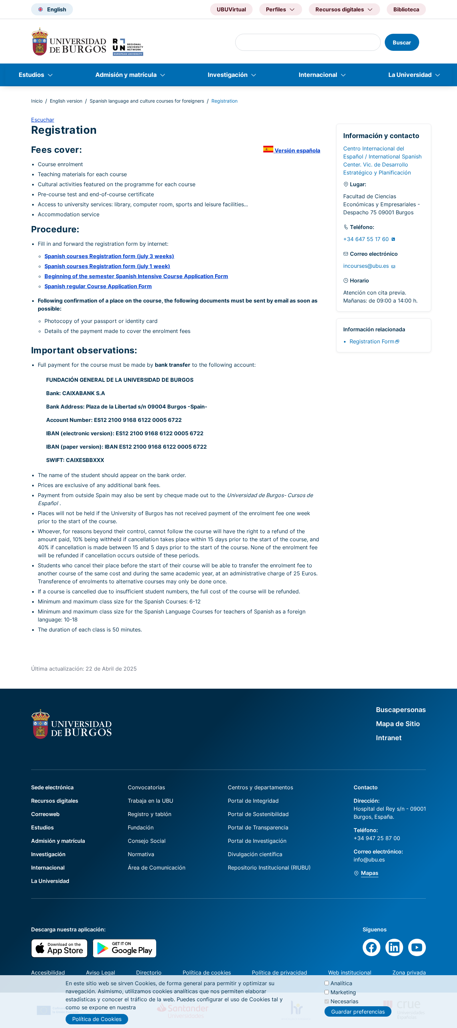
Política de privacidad (279, 972)
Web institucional (349, 972)
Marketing (343, 992)
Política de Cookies (96, 1019)
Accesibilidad (48, 972)
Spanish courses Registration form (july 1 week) (107, 266)
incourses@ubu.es (366, 265)
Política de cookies (207, 972)
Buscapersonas (401, 710)
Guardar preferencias (358, 1011)
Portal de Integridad (253, 800)
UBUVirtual (231, 9)
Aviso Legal (100, 972)
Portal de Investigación (257, 840)
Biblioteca (406, 9)
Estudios (31, 74)
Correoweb (45, 814)
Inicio (36, 101)
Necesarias (344, 1001)
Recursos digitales (54, 800)
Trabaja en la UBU (150, 800)
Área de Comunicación (156, 867)
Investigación (228, 74)
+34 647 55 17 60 (366, 239)
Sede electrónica (52, 787)
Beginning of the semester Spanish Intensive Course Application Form (136, 276)
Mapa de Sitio (398, 724)
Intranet (389, 738)
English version (66, 101)
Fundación (141, 827)
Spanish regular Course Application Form (98, 286)
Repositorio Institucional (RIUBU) (269, 867)
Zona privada (409, 972)
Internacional (318, 74)
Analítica (341, 983)
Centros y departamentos (260, 787)
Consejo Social (147, 840)
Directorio (149, 972)
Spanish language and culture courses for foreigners (147, 101)
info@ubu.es (369, 859)
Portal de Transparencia (258, 827)
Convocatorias (146, 787)
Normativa (141, 854)
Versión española (296, 150)
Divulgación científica (255, 854)
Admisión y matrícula (126, 74)
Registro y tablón (149, 814)
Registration (372, 341)
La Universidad (410, 74)
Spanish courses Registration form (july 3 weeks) (109, 256)
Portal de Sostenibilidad (258, 814)
